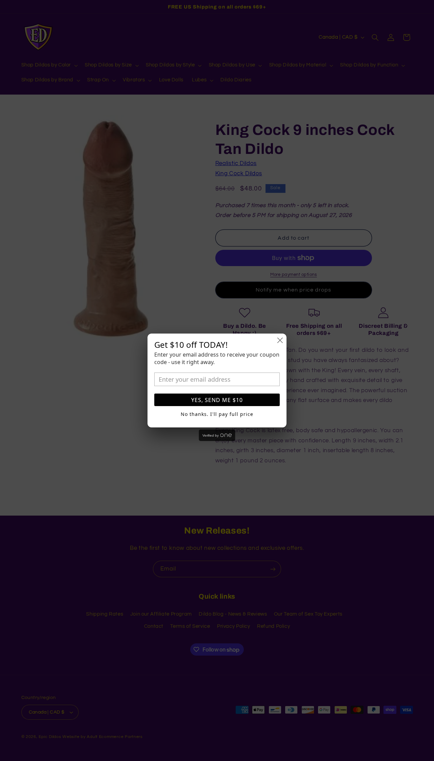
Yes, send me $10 (217, 400)
